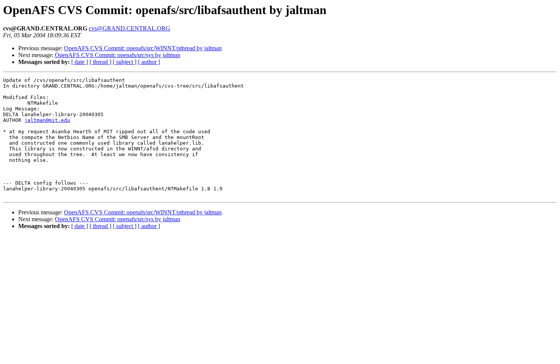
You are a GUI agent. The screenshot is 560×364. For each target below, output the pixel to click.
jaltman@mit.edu (47, 120)
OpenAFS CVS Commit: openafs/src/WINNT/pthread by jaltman (143, 48)
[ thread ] (100, 62)
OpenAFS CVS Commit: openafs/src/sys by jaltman (117, 55)
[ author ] (149, 62)
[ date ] (79, 62)
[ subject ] (124, 62)
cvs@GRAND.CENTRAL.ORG (129, 28)
